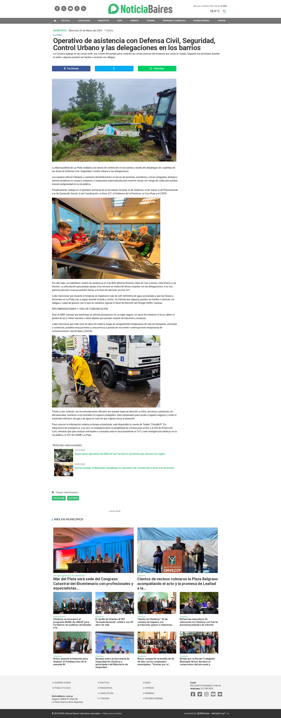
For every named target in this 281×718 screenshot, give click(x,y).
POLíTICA (65, 21)
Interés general (154, 698)
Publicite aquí (62, 688)
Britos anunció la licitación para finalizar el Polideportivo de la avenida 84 (70, 661)
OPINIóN (221, 21)
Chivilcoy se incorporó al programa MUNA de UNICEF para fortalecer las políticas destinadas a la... (72, 623)
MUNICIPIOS (103, 21)
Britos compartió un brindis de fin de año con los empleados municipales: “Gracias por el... (156, 661)
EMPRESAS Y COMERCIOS (174, 21)
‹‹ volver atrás (114, 511)
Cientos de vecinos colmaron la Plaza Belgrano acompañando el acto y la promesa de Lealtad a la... (177, 583)
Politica (104, 683)
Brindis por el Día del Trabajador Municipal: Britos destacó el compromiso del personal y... (197, 661)
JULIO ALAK (59, 498)
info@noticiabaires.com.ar (205, 685)
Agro (148, 683)
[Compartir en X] (114, 68)
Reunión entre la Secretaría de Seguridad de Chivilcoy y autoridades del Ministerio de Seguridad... (112, 663)
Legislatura (106, 693)
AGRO (119, 21)
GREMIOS (134, 21)
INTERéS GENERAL (201, 21)
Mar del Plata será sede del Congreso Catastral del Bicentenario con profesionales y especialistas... (93, 583)
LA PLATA (73, 498)
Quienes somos (62, 683)
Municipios (105, 688)
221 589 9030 (207, 688)
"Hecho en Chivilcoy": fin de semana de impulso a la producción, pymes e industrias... (156, 622)
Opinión (149, 688)
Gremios (149, 693)
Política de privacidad (112, 713)
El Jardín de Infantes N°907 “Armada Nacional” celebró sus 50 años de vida (114, 622)
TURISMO (151, 21)
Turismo (104, 698)
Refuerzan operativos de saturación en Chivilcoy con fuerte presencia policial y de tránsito (199, 622)
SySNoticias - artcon (207, 713)
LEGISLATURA (84, 21)
